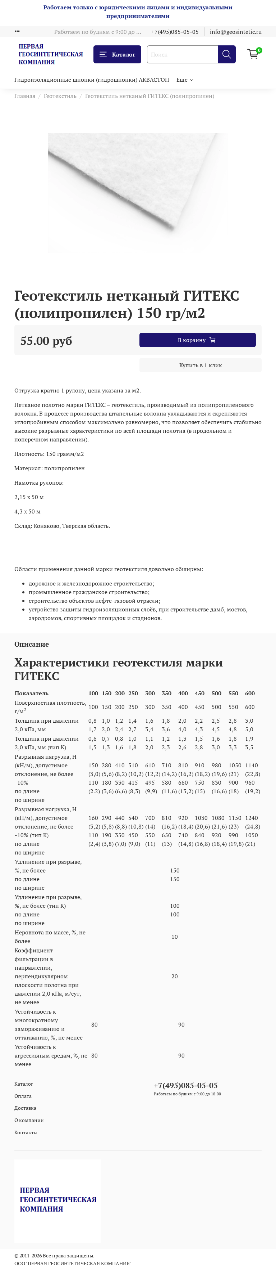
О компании (29, 1120)
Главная (24, 96)
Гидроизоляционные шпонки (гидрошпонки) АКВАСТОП (91, 80)
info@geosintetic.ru (236, 32)
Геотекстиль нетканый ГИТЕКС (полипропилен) (149, 96)
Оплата (23, 1095)
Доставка (25, 1107)
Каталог (123, 54)
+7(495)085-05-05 (175, 32)
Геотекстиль (60, 96)
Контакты (25, 1132)
